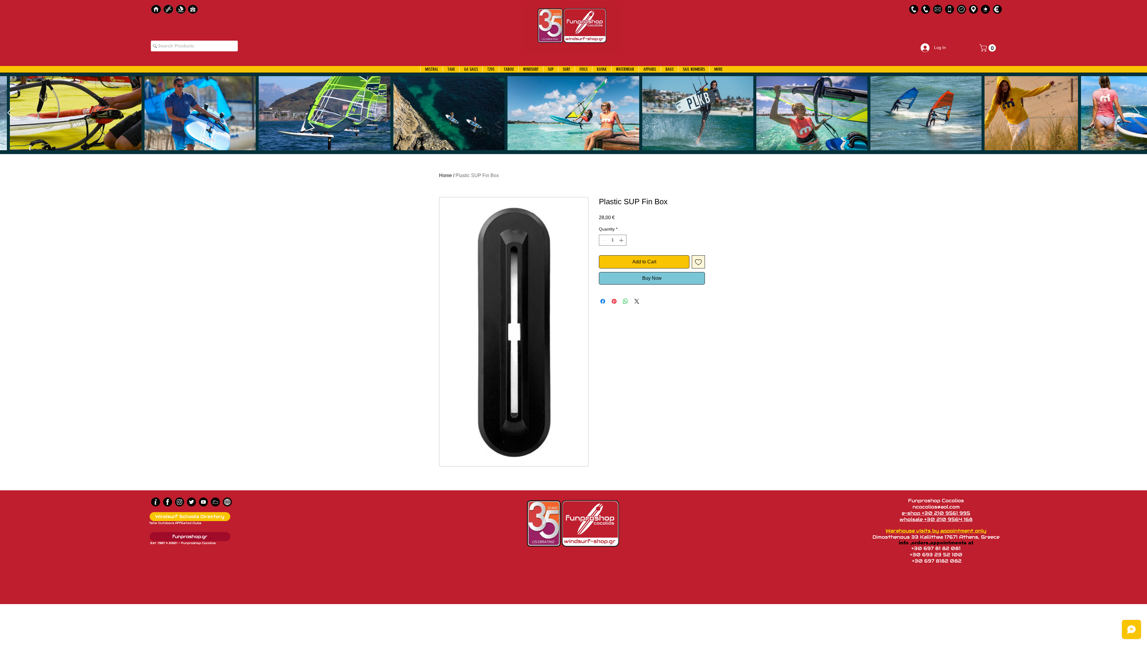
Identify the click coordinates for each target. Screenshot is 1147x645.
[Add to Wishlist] (698, 261)
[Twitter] (191, 501)
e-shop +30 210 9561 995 (936, 513)
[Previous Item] (10, 113)
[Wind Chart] (215, 501)
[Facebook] (167, 501)
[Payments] (997, 9)
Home (445, 175)
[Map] (973, 9)
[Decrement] (603, 240)
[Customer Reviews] (985, 9)
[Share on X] (636, 301)
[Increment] (621, 240)
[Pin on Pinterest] (614, 301)
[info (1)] (155, 501)
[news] (227, 501)
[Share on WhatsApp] (625, 301)
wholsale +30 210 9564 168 (936, 519)
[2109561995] (913, 9)
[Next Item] (1136, 113)
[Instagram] (179, 501)
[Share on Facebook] (602, 301)
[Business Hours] (961, 9)
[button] (988, 48)
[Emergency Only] (949, 9)
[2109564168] (925, 9)
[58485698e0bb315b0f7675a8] (937, 9)
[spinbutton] (612, 240)
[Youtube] (203, 501)
